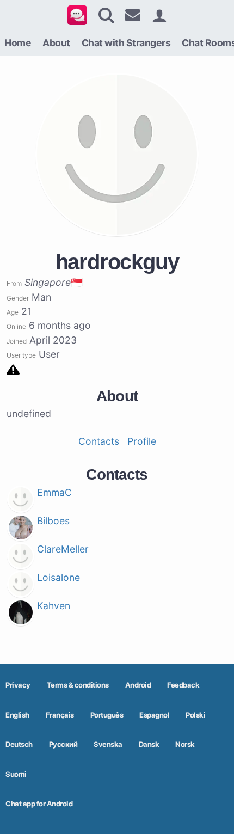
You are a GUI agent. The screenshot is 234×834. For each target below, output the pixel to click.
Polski (195, 714)
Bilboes (53, 520)
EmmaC (54, 492)
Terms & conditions (78, 684)
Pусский (63, 744)
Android (138, 684)
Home (17, 42)
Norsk (185, 744)
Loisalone (58, 577)
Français (60, 714)
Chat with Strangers (126, 42)
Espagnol (154, 714)
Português (107, 714)
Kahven (53, 605)
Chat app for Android (38, 803)
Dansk (149, 744)
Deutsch (19, 744)
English (17, 714)
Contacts (98, 441)
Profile (141, 441)
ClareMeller (63, 549)
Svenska (108, 744)
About (56, 42)
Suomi (16, 774)
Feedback (183, 684)
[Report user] (13, 369)
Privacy (17, 684)
